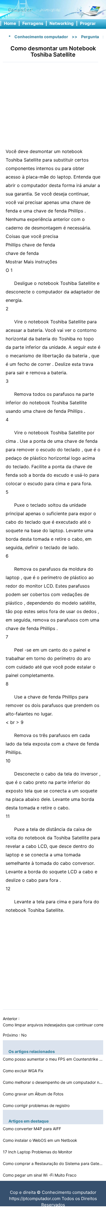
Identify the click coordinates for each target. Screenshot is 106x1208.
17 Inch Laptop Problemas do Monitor (38, 1151)
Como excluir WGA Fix (24, 1070)
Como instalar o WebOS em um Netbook (40, 1140)
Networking (61, 23)
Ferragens (32, 23)
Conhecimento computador (41, 36)
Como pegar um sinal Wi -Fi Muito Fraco (40, 1175)
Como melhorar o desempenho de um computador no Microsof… (54, 1082)
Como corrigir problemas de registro (37, 1105)
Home (10, 23)
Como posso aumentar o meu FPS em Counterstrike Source (54, 1059)
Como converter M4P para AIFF (32, 1128)
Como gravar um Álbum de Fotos (33, 1093)
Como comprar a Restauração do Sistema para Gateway (54, 1163)
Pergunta (90, 36)
